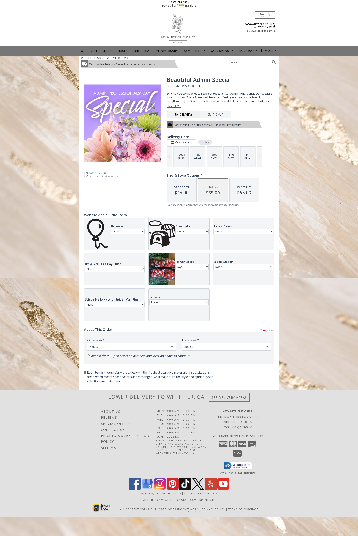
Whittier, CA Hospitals (200, 493)
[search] (274, 62)
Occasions (220, 51)
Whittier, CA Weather (158, 499)
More (269, 51)
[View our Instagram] (160, 488)
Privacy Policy (213, 509)
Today (205, 142)
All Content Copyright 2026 (142, 509)
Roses (123, 51)
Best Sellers (101, 51)
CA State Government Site (196, 499)
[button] (265, 15)
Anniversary (167, 51)
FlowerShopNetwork (181, 509)
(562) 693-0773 (266, 30)
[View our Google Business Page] (147, 488)
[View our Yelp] (211, 488)
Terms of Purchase (243, 509)
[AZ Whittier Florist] (180, 28)
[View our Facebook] (135, 488)
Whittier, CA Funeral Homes (161, 493)
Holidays (247, 51)
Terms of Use (190, 511)
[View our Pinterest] (173, 488)
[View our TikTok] (185, 488)
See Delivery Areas (229, 397)
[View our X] (198, 488)
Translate (190, 5)
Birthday (142, 51)
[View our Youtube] (223, 488)
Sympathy (192, 51)
